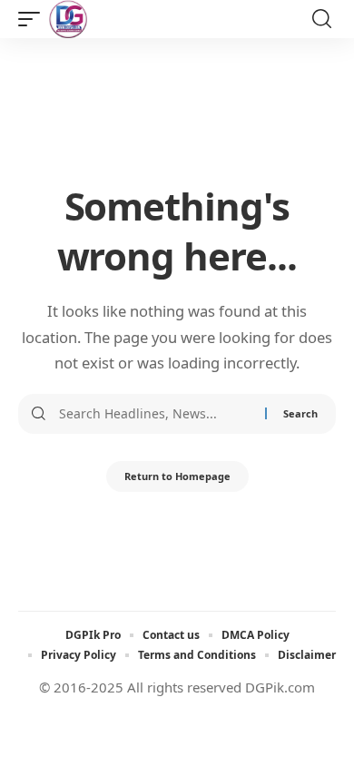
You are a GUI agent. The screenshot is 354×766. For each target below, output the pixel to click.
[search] (322, 19)
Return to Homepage (177, 476)
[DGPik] (68, 19)
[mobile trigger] (33, 19)
